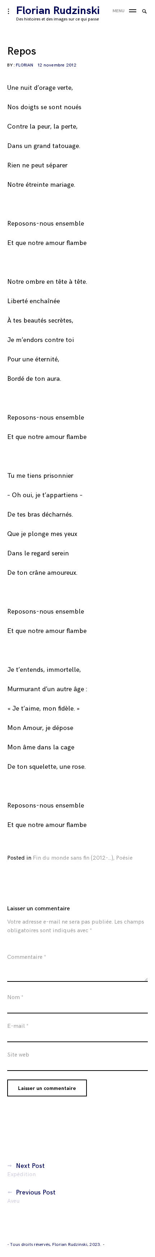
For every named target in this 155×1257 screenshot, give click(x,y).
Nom (15, 997)
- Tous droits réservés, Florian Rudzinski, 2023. (55, 1244)
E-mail (17, 1026)
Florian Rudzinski (58, 10)
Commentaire (26, 957)
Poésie (124, 858)
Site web (18, 1055)
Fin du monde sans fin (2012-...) (73, 858)
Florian (24, 65)
